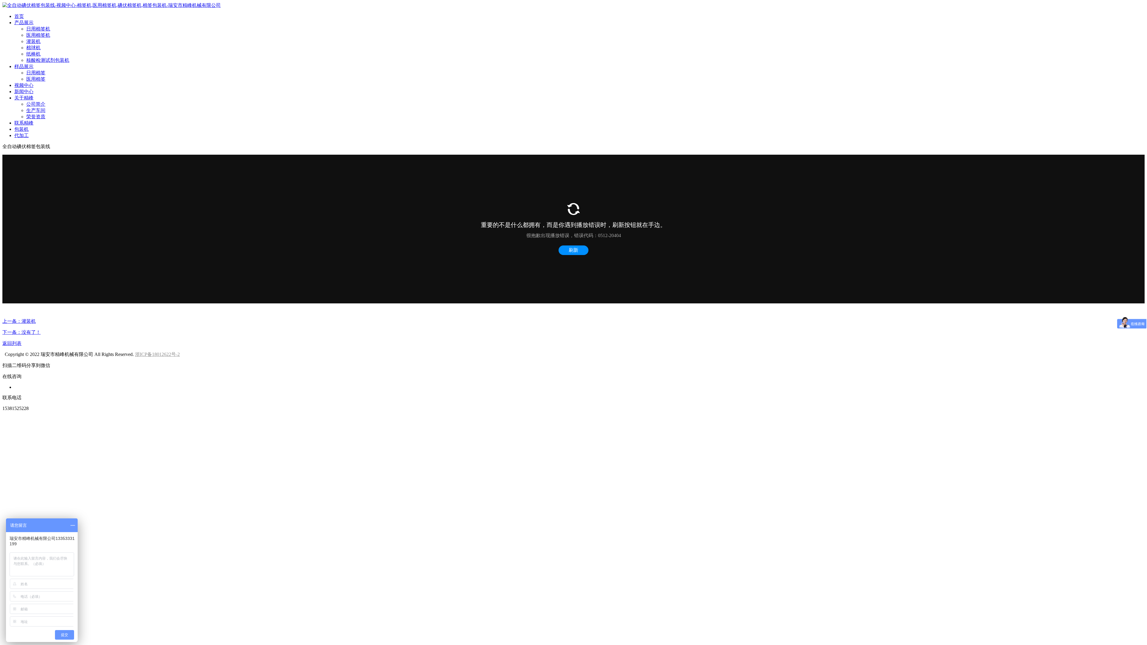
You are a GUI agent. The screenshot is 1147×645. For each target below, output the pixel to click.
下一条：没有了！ (21, 332)
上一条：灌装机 (19, 321)
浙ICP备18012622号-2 (157, 354)
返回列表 (12, 343)
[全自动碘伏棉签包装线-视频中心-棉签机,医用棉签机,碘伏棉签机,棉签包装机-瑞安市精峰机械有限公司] (111, 5)
